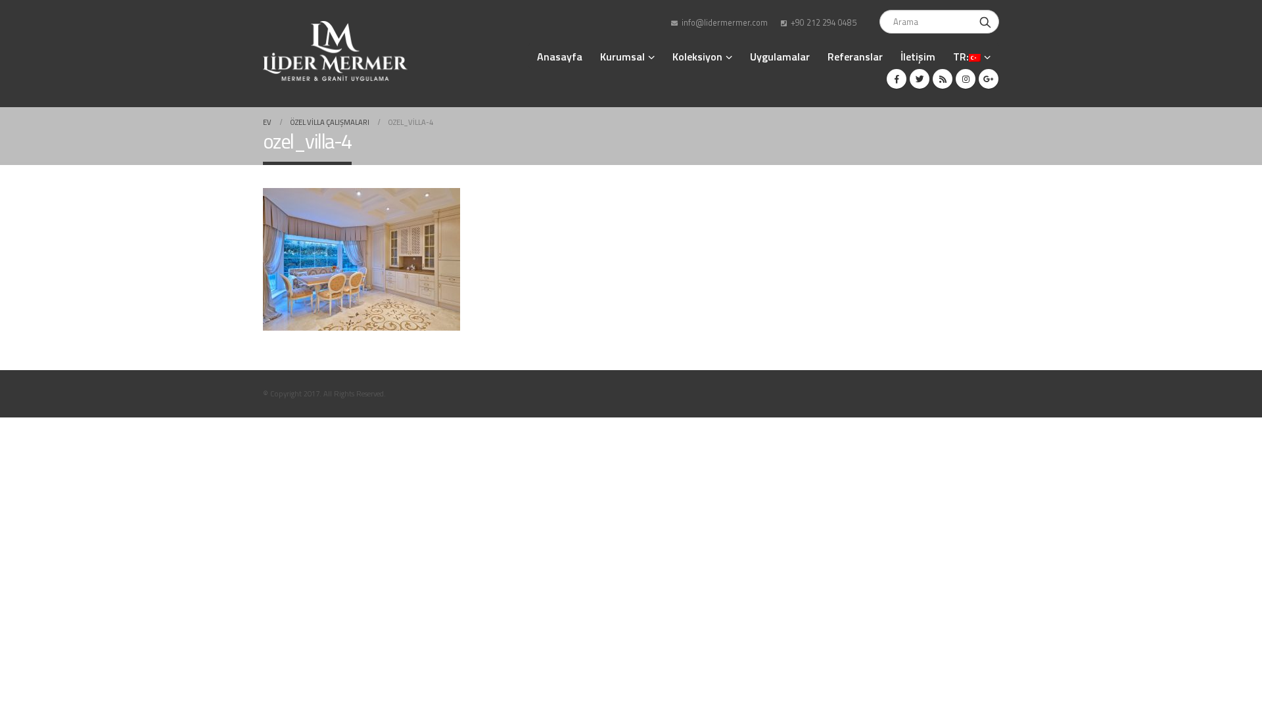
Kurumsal (622, 56)
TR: (961, 56)
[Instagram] (965, 79)
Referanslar (855, 56)
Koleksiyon (697, 56)
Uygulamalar (780, 56)
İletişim (917, 56)
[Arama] (985, 22)
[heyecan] (919, 79)
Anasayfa (559, 56)
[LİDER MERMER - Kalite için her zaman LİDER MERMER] (335, 51)
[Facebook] (896, 79)
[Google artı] (988, 79)
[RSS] (942, 79)
